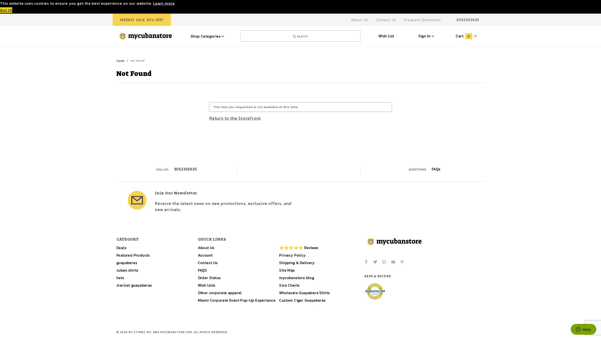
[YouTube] (393, 262)
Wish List (386, 36)
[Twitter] (375, 262)
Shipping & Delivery (297, 262)
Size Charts (289, 285)
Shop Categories (206, 36)
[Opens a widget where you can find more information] (583, 330)
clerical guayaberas (134, 285)
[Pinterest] (402, 262)
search (302, 36)
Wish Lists (206, 285)
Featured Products (133, 255)
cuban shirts (127, 270)
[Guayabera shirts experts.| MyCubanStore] (145, 35)
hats (120, 277)
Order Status (209, 277)
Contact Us (386, 20)
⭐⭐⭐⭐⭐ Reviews (298, 247)
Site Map (287, 270)
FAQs (436, 169)
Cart (463, 36)
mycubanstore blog (296, 277)
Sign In (424, 36)
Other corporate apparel (220, 293)
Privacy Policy (292, 255)
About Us (359, 20)
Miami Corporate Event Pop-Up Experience (237, 300)
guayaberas (126, 262)
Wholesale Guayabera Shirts (304, 293)
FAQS (202, 270)
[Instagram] (384, 262)
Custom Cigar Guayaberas (302, 300)
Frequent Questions (422, 20)
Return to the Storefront (235, 118)
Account (205, 255)
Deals (121, 247)
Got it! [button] (6, 10)
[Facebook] (366, 262)
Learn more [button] (164, 3)
